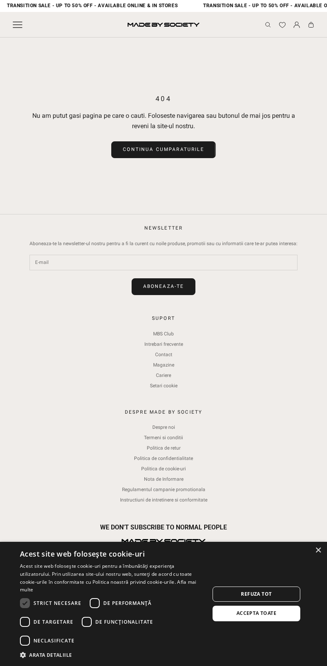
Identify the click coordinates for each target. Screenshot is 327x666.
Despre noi (163, 427)
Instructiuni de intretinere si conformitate (163, 500)
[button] (112, 655)
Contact (163, 354)
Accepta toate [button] (256, 613)
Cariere (163, 375)
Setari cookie (163, 385)
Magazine (163, 365)
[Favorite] (282, 25)
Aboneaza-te (163, 286)
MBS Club (163, 334)
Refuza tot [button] (256, 594)
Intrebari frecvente (163, 344)
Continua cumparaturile (163, 149)
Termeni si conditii (163, 437)
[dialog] (163, 604)
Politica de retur (164, 448)
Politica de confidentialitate (163, 458)
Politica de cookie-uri (163, 469)
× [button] (318, 550)
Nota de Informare (163, 479)
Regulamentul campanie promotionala (163, 489)
